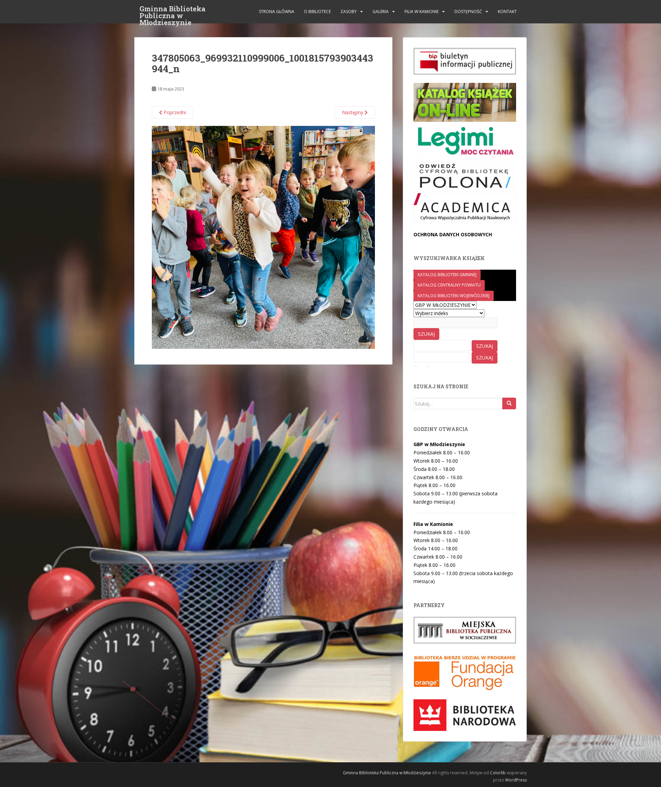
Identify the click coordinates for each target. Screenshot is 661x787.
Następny (353, 112)
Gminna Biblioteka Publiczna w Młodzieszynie (172, 10)
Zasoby (348, 11)
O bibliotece (317, 11)
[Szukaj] (509, 403)
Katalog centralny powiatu (449, 285)
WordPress (516, 780)
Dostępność (468, 11)
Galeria (381, 11)
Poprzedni (174, 112)
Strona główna (276, 11)
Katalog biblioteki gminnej (447, 275)
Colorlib (498, 773)
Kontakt (507, 11)
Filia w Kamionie (422, 11)
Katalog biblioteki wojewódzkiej (454, 296)
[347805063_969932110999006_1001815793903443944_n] (263, 237)
